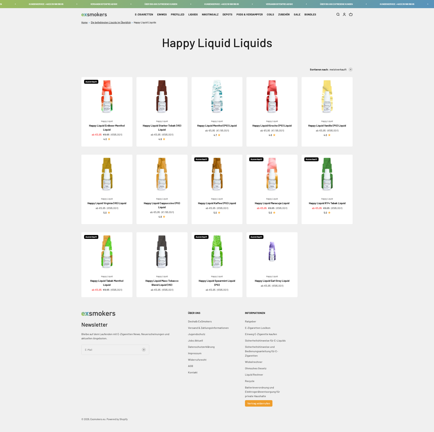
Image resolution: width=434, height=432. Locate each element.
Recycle (249, 381)
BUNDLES (310, 14)
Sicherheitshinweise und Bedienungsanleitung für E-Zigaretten (261, 351)
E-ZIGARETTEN (144, 14)
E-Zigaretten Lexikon (257, 327)
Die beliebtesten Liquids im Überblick (111, 22)
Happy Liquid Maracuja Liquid (272, 203)
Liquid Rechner (254, 374)
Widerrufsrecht (197, 359)
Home (84, 22)
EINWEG (162, 14)
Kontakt (193, 372)
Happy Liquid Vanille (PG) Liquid (327, 125)
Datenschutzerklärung (201, 346)
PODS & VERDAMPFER (249, 14)
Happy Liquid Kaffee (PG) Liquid (217, 203)
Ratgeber (250, 321)
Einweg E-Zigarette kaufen (261, 334)
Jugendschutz (196, 334)
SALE (297, 14)
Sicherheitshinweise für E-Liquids (265, 340)
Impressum (194, 353)
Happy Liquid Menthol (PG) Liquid (217, 125)
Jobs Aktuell (195, 340)
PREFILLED (177, 14)
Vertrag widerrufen (258, 403)
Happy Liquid (107, 121)
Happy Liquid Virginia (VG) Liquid (106, 203)
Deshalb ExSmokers (200, 321)
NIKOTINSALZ (210, 14)
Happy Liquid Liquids (145, 22)
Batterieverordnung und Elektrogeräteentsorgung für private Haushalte (262, 392)
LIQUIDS (193, 14)
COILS (270, 14)
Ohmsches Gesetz (255, 368)
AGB (190, 365)
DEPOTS (227, 14)
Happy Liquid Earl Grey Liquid (272, 280)
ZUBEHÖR (284, 14)
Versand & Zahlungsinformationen (208, 327)
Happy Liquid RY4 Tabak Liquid (327, 203)
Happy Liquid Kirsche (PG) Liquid (272, 125)
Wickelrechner (253, 361)
